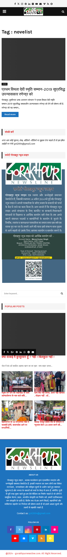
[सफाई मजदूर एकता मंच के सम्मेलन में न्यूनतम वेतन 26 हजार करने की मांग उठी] (49, 410)
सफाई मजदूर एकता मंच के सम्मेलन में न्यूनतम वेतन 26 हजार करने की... (49, 423)
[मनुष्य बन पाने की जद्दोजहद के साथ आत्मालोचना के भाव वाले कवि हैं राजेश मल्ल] (17, 381)
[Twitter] (19, 529)
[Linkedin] (45, 529)
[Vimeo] (32, 538)
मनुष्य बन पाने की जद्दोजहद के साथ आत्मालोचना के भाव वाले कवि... (15, 394)
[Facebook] (10, 529)
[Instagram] (28, 529)
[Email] (23, 538)
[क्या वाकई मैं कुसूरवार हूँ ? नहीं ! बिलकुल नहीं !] (33, 334)
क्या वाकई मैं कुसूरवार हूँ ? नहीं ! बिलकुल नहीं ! (28, 357)
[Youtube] (15, 538)
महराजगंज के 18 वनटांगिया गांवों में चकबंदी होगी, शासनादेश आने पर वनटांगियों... (15, 425)
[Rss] (41, 538)
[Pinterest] (37, 529)
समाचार (4, 84)
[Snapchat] (50, 538)
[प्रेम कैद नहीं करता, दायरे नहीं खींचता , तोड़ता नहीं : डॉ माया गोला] (49, 381)
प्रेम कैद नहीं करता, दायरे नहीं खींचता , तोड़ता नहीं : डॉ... (49, 394)
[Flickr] (54, 529)
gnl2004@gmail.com (39, 513)
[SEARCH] (61, 293)
